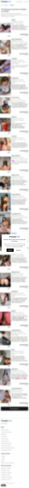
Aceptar (10, 250)
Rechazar (18, 250)
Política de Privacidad (17, 246)
